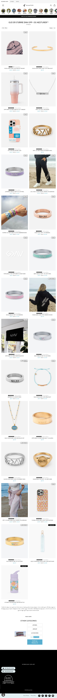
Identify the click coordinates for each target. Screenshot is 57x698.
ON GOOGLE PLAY (9, 671)
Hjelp (28, 661)
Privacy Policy (33, 695)
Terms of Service (26, 695)
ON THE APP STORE (9, 668)
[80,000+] (8, 683)
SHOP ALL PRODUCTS (35, 642)
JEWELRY (35, 629)
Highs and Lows (6, 608)
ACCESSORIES (34, 633)
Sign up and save (28, 686)
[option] (28, 16)
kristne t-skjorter (34, 607)
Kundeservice (28, 656)
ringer (26, 608)
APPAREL (35, 625)
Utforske (28, 652)
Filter (6, 28)
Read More (28, 616)
